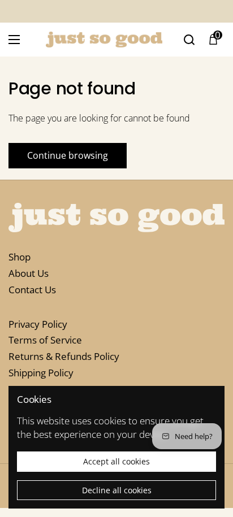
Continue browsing (67, 155)
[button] (213, 39)
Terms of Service (45, 339)
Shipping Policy (41, 372)
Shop (19, 256)
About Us (28, 273)
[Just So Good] (104, 39)
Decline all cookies (117, 490)
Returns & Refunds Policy (63, 356)
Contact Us (32, 289)
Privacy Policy (37, 324)
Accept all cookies (116, 461)
